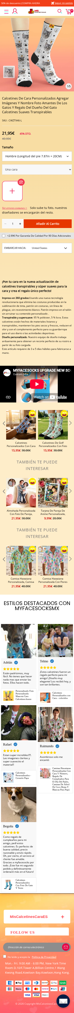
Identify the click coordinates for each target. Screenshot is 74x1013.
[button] (3, 431)
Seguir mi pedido (64, 2)
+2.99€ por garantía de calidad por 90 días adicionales (39, 235)
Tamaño (7, 147)
